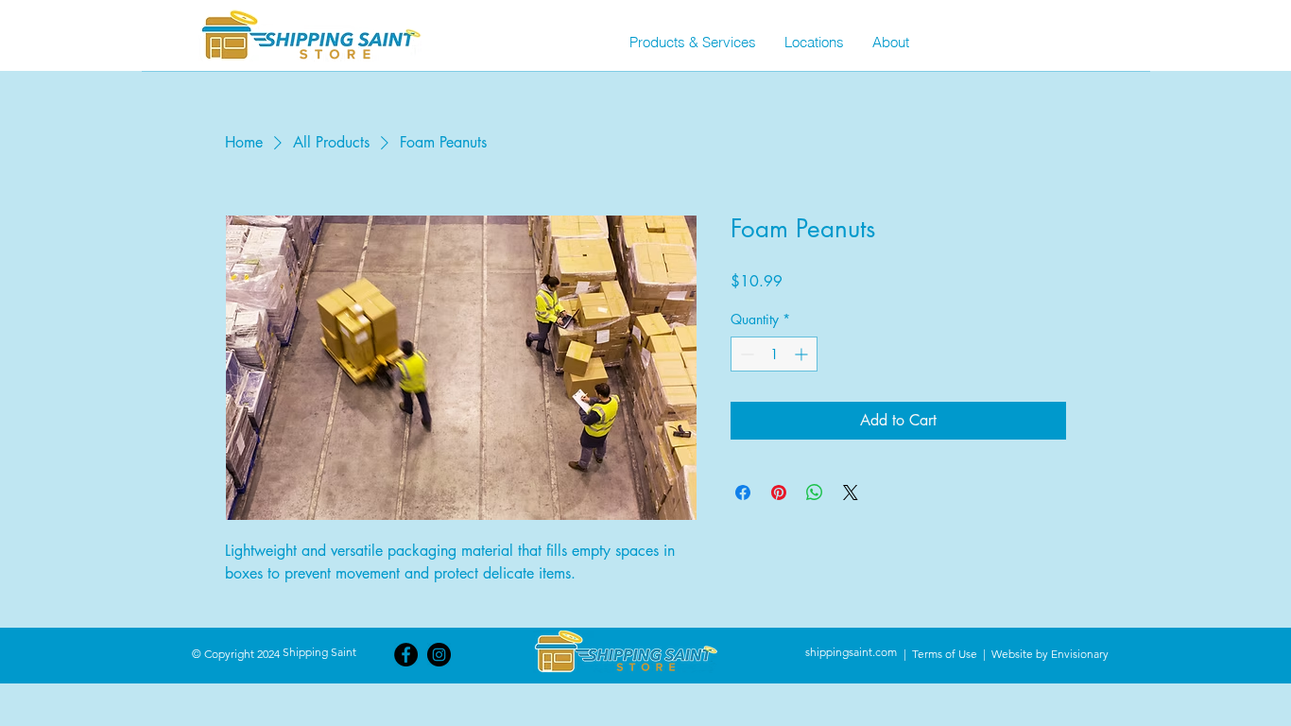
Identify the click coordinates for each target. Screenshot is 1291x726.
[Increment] (803, 354)
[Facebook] (406, 654)
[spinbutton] (774, 354)
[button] (692, 42)
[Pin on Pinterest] (778, 492)
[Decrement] (745, 354)
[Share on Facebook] (743, 492)
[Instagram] (439, 654)
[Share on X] (850, 492)
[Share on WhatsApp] (814, 492)
